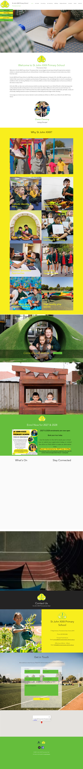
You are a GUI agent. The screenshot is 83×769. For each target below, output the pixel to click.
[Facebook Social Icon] (43, 747)
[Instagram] (39, 747)
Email (26, 676)
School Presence (47, 754)
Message (26, 683)
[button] (6, 10)
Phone (44, 676)
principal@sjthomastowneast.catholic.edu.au (64, 639)
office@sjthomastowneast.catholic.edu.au (64, 645)
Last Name (45, 668)
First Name (27, 668)
